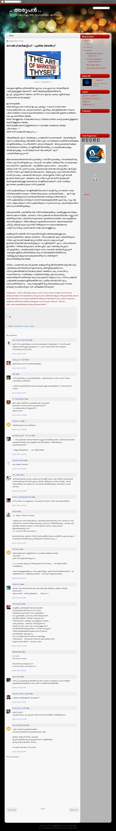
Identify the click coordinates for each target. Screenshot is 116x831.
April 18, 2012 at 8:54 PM (19, 578)
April (88, 50)
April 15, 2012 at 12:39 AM (19, 415)
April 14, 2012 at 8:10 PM (19, 393)
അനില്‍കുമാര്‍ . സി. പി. (21, 435)
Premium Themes (72, 828)
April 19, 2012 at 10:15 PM (19, 646)
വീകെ (14, 511)
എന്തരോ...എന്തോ (89, 96)
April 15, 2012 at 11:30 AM (19, 468)
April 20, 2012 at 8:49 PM (19, 670)
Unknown (15, 549)
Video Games (73, 826)
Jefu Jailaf (16, 475)
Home (11, 35)
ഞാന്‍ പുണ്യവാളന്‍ (20, 694)
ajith (13, 374)
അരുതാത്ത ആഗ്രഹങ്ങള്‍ (96, 68)
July (87, 44)
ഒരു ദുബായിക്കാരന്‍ (20, 340)
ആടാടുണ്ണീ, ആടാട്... (93, 65)
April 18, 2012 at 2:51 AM (19, 543)
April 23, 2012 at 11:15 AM (19, 719)
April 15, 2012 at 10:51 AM (19, 429)
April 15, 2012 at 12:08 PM (19, 491)
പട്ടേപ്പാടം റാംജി (18, 360)
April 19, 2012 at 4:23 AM (19, 597)
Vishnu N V (16, 421)
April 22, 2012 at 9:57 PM (19, 687)
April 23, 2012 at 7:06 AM (19, 702)
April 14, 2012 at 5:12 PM (19, 353)
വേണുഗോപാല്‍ (18, 708)
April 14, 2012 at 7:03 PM (19, 368)
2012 (86, 41)
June (88, 47)
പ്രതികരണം (87, 104)
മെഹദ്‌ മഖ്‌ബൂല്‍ (18, 725)
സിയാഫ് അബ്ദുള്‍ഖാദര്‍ (21, 497)
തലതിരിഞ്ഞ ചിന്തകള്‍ (21, 326)
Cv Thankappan (18, 399)
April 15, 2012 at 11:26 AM (19, 454)
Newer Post (12, 810)
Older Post (74, 810)
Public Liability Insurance (61, 828)
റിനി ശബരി (16, 604)
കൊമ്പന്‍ (16, 677)
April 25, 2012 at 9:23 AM (19, 751)
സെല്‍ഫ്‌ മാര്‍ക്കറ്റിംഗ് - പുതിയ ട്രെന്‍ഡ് (30, 45)
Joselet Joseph (17, 460)
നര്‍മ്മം (32, 326)
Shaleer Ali (16, 584)
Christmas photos (49, 828)
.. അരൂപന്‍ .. (25, 10)
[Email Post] (9, 316)
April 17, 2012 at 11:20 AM (19, 505)
